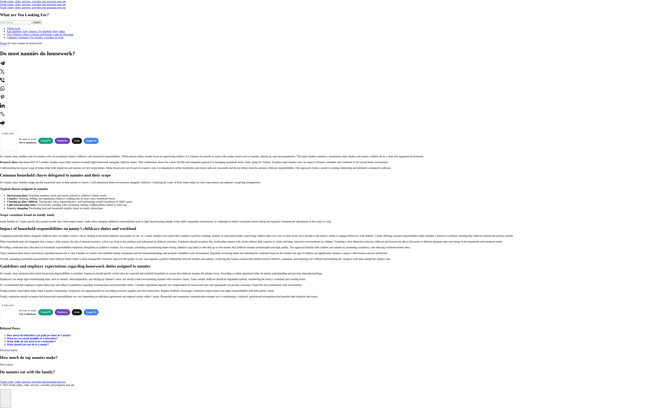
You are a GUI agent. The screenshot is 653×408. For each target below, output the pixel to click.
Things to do (13, 28)
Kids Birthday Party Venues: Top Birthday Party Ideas (36, 31)
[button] (5, 398)
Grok (77, 140)
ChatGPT (46, 140)
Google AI (91, 140)
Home (3, 43)
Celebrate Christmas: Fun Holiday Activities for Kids (35, 37)
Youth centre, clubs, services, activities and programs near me (33, 1)
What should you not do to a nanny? (28, 344)
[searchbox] (15, 22)
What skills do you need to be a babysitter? (31, 341)
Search (37, 22)
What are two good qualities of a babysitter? (32, 338)
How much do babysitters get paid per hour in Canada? (39, 335)
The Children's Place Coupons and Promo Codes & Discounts (40, 34)
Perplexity (62, 140)
